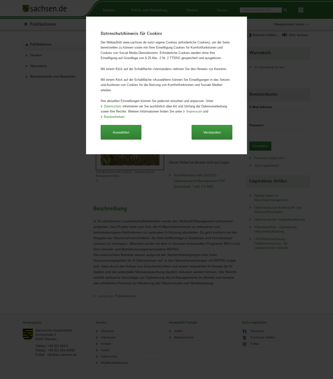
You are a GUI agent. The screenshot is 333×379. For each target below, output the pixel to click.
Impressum (194, 111)
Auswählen (121, 132)
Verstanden (212, 132)
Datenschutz (113, 106)
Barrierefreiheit (114, 117)
